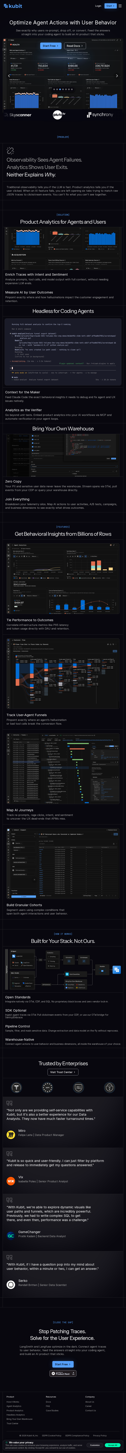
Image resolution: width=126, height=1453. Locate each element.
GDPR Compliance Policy (77, 1435)
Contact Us (90, 1410)
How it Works (13, 1402)
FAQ (48, 1406)
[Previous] (9, 76)
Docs (48, 1402)
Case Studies (52, 1410)
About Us (89, 1402)
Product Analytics (15, 1410)
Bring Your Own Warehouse (19, 1419)
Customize (95, 1445)
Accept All (112, 1445)
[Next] (117, 76)
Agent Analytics (14, 1406)
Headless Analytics (16, 1415)
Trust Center (12, 1423)
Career (88, 1406)
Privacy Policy (100, 1435)
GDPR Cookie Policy (51, 1435)
